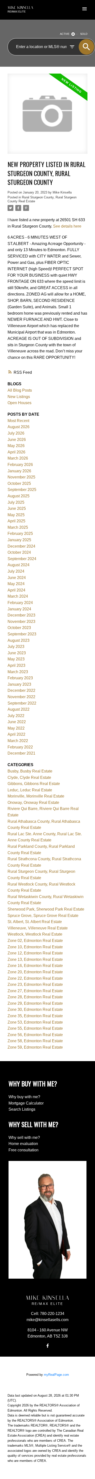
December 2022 (21, 690)
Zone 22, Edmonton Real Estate (35, 978)
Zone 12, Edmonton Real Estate (35, 953)
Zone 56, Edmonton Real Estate (35, 1035)
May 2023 (16, 659)
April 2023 (16, 665)
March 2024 (18, 596)
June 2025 (17, 508)
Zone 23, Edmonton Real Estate (35, 984)
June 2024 (17, 578)
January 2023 (19, 684)
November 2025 (21, 477)
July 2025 (16, 502)
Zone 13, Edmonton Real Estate (35, 959)
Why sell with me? (24, 1137)
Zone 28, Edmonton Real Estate (35, 997)
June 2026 (17, 439)
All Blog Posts (20, 390)
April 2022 (16, 734)
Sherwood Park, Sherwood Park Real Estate (46, 909)
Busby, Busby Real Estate (30, 771)
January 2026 (19, 471)
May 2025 (16, 515)
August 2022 (18, 709)
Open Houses (19, 403)
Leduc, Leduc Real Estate (30, 790)
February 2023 (20, 678)
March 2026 (18, 458)
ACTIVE (64, 33)
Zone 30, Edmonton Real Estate (35, 1009)
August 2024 (18, 565)
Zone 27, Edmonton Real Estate (35, 991)
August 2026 (18, 427)
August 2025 (18, 496)
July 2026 (16, 433)
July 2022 (16, 716)
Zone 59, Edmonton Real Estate (35, 1047)
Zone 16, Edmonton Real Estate (35, 966)
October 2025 (19, 483)
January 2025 (19, 540)
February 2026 (20, 465)
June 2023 (17, 653)
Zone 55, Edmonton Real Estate (35, 1028)
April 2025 (16, 521)
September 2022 (22, 703)
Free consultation (23, 1150)
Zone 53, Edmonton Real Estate (35, 1022)
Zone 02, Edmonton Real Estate (35, 941)
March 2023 (18, 672)
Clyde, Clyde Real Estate (29, 777)
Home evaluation (23, 1144)
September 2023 (22, 634)
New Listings (19, 397)
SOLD (83, 33)
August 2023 (18, 640)
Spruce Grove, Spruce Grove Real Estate (43, 915)
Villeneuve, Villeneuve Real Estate (38, 928)
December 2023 (21, 615)
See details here (67, 226)
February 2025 (20, 533)
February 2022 (20, 747)
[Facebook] (47, 1345)
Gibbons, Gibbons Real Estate (34, 784)
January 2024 (19, 609)
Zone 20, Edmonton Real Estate (35, 972)
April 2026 (16, 452)
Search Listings (22, 1109)
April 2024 (16, 590)
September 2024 (22, 559)
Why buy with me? (24, 1097)
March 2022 (18, 741)
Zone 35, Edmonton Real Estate (35, 1016)
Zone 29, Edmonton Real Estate (35, 1003)
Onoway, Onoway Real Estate (33, 802)
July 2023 (16, 646)
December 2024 (21, 546)
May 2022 (16, 728)
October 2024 (19, 552)
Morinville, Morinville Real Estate (36, 796)
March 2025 (18, 527)
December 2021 (21, 753)
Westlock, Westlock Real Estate (35, 934)
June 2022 (17, 722)
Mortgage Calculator (26, 1103)
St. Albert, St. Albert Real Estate (35, 922)
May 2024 (16, 584)
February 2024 (20, 603)
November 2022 (21, 697)
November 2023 (21, 621)
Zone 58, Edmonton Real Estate (35, 1041)
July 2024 (16, 571)
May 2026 (16, 446)
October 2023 (19, 628)
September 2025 (22, 490)
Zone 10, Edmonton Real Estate (35, 947)
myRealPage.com (56, 1374)
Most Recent (18, 421)
